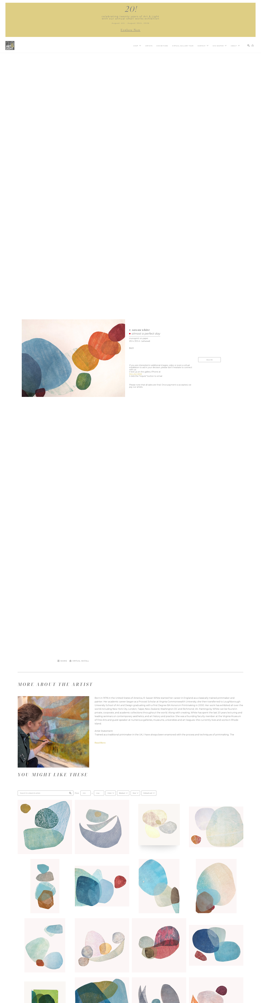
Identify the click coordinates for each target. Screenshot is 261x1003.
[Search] (248, 45)
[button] (137, 45)
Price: (77, 793)
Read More (100, 742)
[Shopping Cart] (253, 45)
